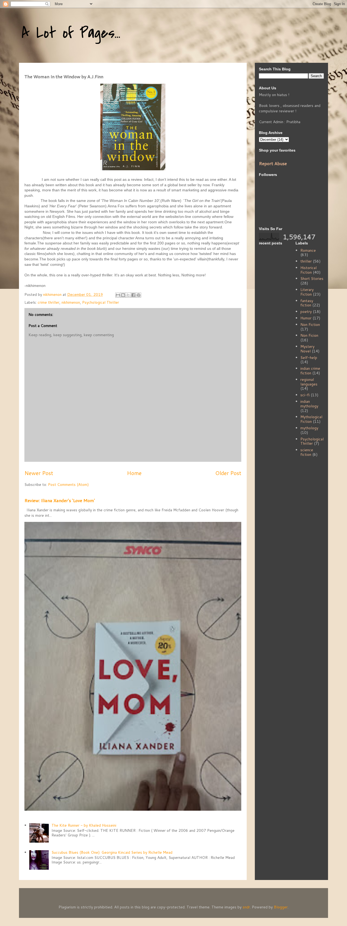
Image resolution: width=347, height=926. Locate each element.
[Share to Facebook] (133, 295)
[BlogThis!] (123, 295)
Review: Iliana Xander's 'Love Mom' (59, 500)
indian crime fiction (310, 371)
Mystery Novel (307, 349)
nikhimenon (71, 302)
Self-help (308, 357)
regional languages (308, 382)
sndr (246, 907)
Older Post (228, 473)
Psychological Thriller (100, 302)
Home (134, 473)
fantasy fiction (306, 303)
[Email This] (118, 295)
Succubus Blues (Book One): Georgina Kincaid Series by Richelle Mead (112, 852)
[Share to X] (128, 295)
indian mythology (309, 404)
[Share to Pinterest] (138, 295)
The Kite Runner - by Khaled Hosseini (84, 825)
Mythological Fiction (311, 419)
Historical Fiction (308, 270)
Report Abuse (273, 163)
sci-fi (305, 395)
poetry (306, 311)
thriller (306, 261)
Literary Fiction (307, 292)
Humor (305, 318)
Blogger (281, 907)
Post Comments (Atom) (68, 484)
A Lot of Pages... (71, 33)
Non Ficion (309, 335)
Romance (308, 250)
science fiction (306, 452)
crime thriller (48, 302)
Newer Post (38, 473)
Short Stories (311, 278)
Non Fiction (310, 324)
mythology (309, 428)
